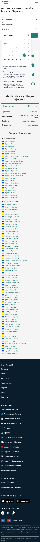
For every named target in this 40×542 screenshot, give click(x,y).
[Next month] (29, 35)
